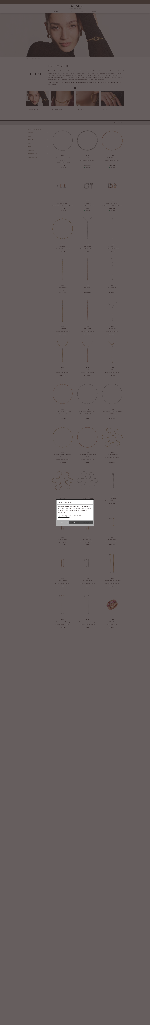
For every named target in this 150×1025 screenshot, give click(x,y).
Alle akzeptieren (87, 522)
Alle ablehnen (75, 522)
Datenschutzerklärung (64, 517)
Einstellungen (65, 523)
